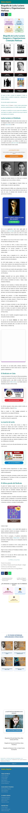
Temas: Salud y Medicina (6, 788)
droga (15, 408)
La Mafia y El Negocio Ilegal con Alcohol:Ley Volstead (21, 579)
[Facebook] (2, 14)
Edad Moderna (4, 780)
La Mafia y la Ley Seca (14, 559)
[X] (6, 14)
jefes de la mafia (15, 142)
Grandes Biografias (5, 783)
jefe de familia (11, 230)
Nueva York (8, 124)
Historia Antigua (4, 777)
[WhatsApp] (9, 14)
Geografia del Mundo (5, 797)
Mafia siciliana (13, 381)
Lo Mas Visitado (4, 807)
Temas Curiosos (4, 800)
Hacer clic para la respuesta (14, 730)
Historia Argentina (5, 775)
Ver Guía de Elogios (14, 400)
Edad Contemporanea (5, 781)
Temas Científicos (4, 790)
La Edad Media (4, 778)
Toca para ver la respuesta (14, 521)
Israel (14, 529)
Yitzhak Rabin (16, 537)
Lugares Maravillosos (5, 799)
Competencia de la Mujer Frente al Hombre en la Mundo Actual (7, 579)
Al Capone (10, 105)
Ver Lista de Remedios (14, 462)
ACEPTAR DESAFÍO (14, 156)
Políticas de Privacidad (5, 809)
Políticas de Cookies (5, 810)
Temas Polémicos (4, 791)
